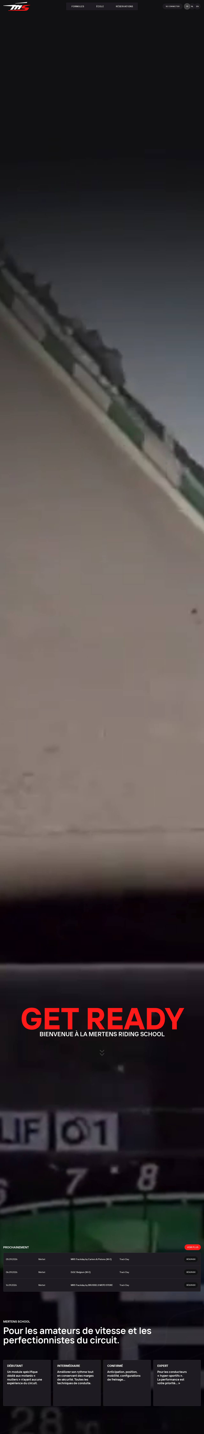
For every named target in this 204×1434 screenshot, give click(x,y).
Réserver (190, 1259)
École (100, 6)
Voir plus (192, 1247)
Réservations (124, 6)
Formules (78, 6)
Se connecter (172, 6)
